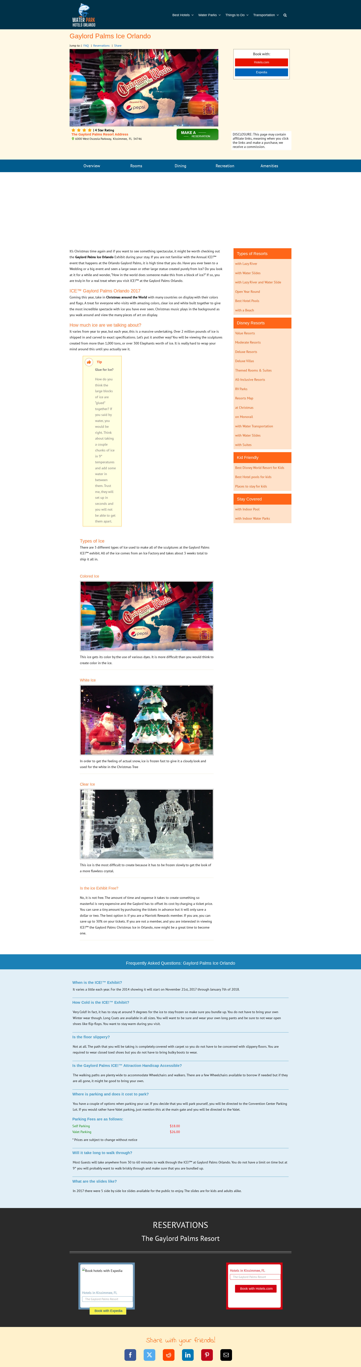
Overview (91, 165)
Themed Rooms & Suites (253, 370)
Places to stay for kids (251, 486)
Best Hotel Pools (247, 301)
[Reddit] (171, 1355)
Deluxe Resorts (246, 352)
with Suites (243, 445)
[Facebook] (133, 1355)
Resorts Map (244, 398)
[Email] (228, 1355)
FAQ (86, 45)
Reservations (101, 45)
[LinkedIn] (190, 1355)
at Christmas (244, 407)
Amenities (269, 165)
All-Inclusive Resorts (250, 379)
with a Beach (244, 310)
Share (117, 45)
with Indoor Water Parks (252, 518)
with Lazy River (246, 263)
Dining (180, 165)
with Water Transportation (254, 426)
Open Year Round (247, 291)
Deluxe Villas (244, 361)
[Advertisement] (261, 105)
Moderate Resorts (248, 342)
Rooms (136, 165)
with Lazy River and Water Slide (258, 282)
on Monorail (244, 417)
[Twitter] (152, 1355)
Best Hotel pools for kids (253, 477)
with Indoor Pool (247, 509)
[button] (285, 15)
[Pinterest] (209, 1355)
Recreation (225, 165)
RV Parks (241, 389)
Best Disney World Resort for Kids (259, 468)
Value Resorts (245, 333)
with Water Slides (248, 273)
